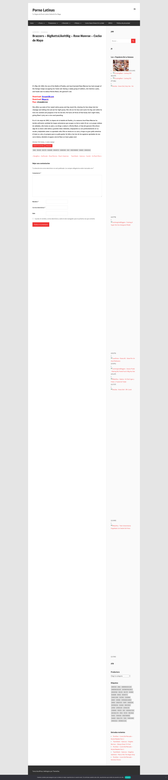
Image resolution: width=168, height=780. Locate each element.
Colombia (127, 697)
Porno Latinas (43, 10)
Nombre (35, 202)
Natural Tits (115, 713)
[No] (166, 777)
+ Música (76, 23)
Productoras (52, 23)
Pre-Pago (131, 713)
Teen (125, 718)
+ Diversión (65, 23)
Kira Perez (127, 705)
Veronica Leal (122, 721)
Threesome (131, 718)
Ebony (113, 700)
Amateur (113, 687)
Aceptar (128, 777)
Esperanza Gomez (126, 700)
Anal (34, 150)
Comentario (36, 173)
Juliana (121, 705)
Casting (121, 697)
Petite (125, 713)
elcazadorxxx (44, 32)
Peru (121, 713)
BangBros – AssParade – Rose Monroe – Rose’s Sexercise (51, 156)
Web (33, 213)
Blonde (131, 692)
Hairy (124, 702)
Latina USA (126, 707)
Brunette (56, 150)
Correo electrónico (38, 207)
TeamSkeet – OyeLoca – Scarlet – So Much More (86, 156)
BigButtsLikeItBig (38, 145)
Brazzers (48, 145)
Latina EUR (119, 707)
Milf (68, 150)
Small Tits (119, 718)
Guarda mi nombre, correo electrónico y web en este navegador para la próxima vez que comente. (65, 219)
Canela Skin (114, 697)
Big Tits (44, 150)
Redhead (118, 715)
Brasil (119, 694)
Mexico (119, 710)
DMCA (110, 23)
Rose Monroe (74, 150)
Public (113, 715)
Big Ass (39, 150)
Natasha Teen (130, 710)
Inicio (32, 23)
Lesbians (113, 710)
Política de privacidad (123, 23)
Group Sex (119, 702)
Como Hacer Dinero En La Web (94, 23)
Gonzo (113, 702)
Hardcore (63, 150)
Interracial (114, 705)
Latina (113, 707)
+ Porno (40, 23)
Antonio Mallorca (127, 689)
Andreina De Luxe (126, 687)
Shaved (81, 150)
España (118, 700)
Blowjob (50, 150)
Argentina (114, 692)
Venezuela (87, 150)
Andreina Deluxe (116, 689)
